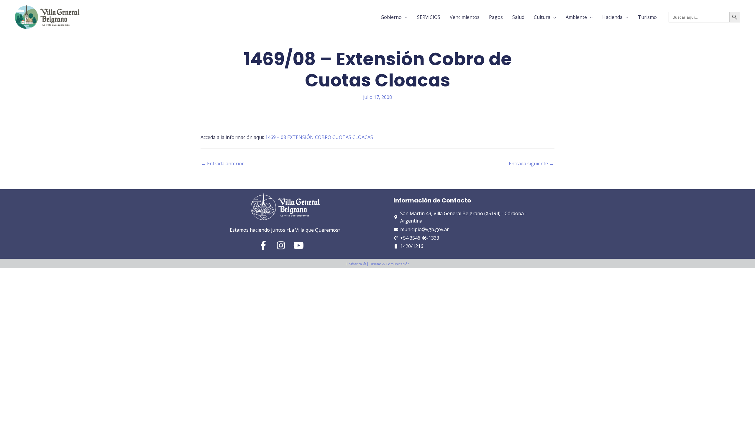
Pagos (496, 17)
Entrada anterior (222, 163)
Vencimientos (465, 17)
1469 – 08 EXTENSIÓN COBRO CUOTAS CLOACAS (319, 137)
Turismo (647, 17)
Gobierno (391, 17)
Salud (518, 17)
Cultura (542, 17)
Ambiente (576, 17)
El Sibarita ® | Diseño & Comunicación (378, 264)
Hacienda (612, 17)
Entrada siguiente (531, 163)
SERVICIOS (428, 17)
